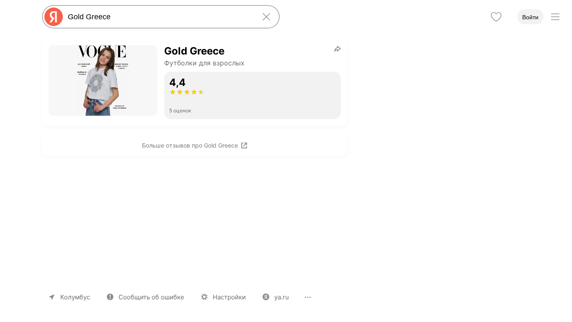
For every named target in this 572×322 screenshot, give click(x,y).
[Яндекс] (53, 17)
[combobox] (159, 17)
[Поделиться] (337, 48)
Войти (530, 17)
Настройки (229, 297)
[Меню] (555, 16)
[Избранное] (496, 17)
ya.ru (281, 297)
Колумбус (75, 297)
